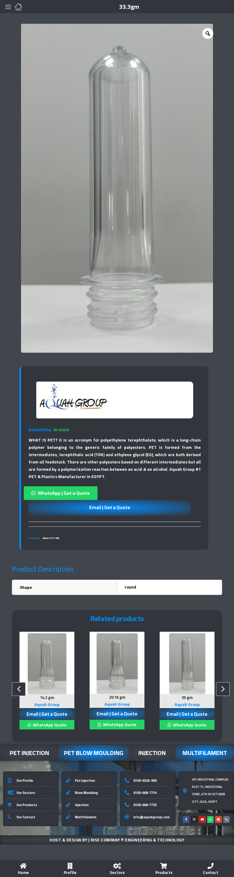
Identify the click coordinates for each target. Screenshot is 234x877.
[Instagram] (194, 819)
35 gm (187, 697)
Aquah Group (47, 704)
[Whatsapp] (210, 819)
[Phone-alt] (226, 819)
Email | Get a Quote (109, 507)
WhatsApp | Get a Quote (64, 493)
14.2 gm (47, 697)
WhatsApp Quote (49, 725)
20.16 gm (117, 697)
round (130, 587)
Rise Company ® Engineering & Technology (137, 840)
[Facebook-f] (186, 819)
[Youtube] (202, 819)
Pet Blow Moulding (93, 752)
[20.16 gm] (117, 663)
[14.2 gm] (47, 663)
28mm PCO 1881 (50, 538)
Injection (152, 752)
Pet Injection (29, 752)
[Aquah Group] (73, 400)
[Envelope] (218, 819)
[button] (115, 493)
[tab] (115, 524)
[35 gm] (187, 663)
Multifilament (205, 752)
